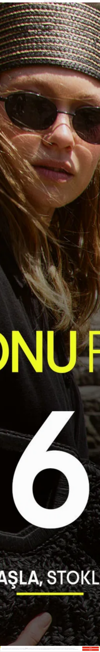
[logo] (50, 4)
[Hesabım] (94, 5)
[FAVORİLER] (92, 5)
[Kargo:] (90, 5)
